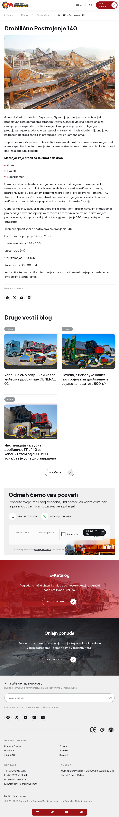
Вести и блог (43, 15)
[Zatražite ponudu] (52, 812)
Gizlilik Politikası (20, 796)
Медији (24, 15)
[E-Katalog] (67, 812)
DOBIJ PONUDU (54, 659)
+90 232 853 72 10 (17, 770)
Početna (8, 15)
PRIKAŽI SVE (55, 472)
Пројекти (9, 754)
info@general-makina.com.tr (22, 783)
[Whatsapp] (81, 812)
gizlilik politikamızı (42, 549)
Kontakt (63, 754)
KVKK (7, 796)
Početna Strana (12, 746)
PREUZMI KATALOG (55, 601)
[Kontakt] (38, 812)
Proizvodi (9, 750)
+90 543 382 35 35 (17, 779)
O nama (63, 746)
